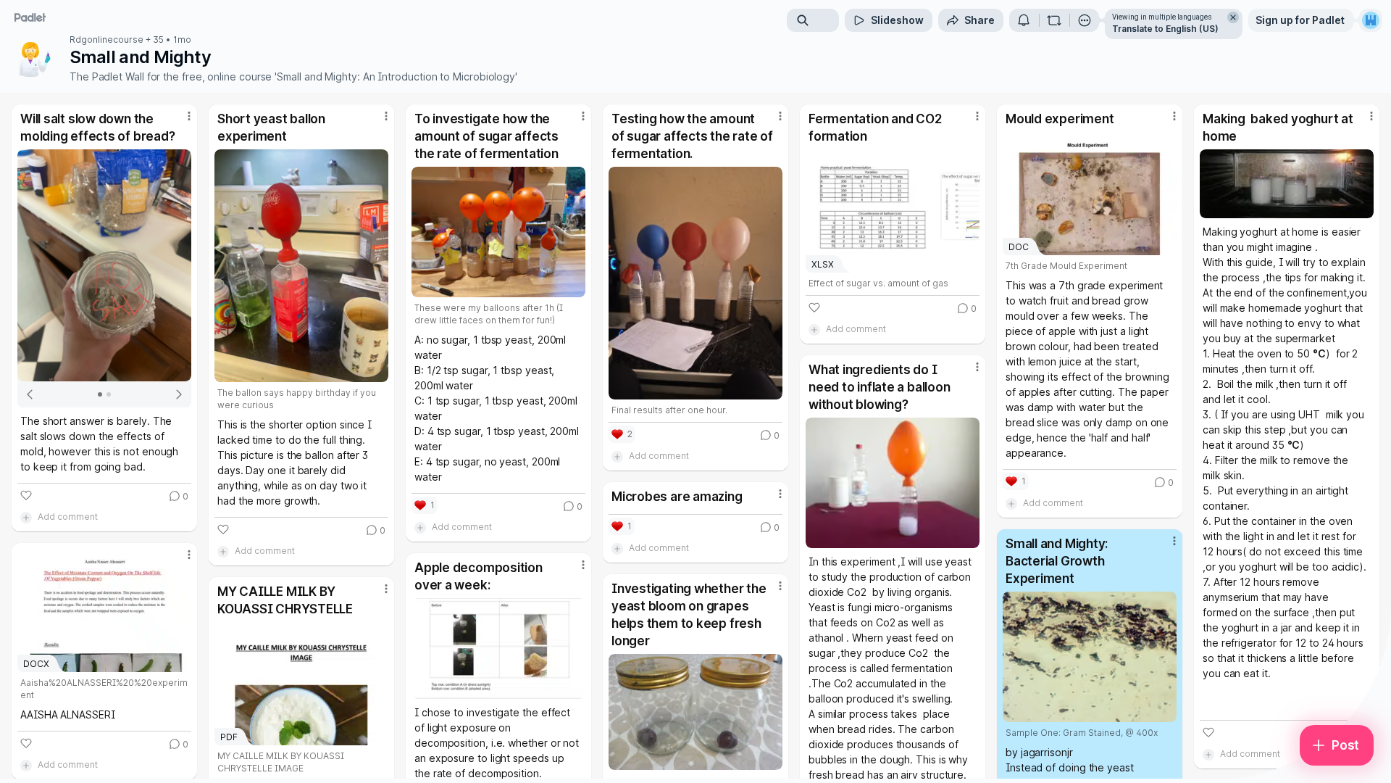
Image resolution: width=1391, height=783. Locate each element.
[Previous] (30, 394)
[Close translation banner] (1233, 17)
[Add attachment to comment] (26, 516)
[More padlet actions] (1084, 20)
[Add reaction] (26, 495)
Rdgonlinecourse (106, 40)
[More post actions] (189, 116)
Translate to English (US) (1165, 28)
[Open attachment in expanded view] (104, 265)
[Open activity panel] (1023, 20)
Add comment (68, 516)
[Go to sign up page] (1370, 20)
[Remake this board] (1054, 20)
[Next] (178, 394)
